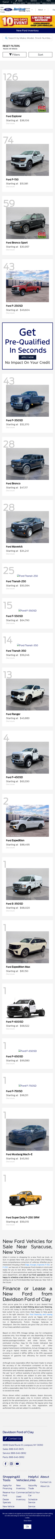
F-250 (5, 1267)
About (44, 1477)
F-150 (47, 1265)
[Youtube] (17, 1464)
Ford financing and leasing (41, 1314)
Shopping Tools (9, 1478)
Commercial (22, 1492)
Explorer (40, 1265)
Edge (27, 1265)
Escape (33, 1265)
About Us (44, 1486)
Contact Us (14, 1438)
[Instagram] (11, 1464)
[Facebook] (5, 1464)
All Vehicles (22, 1478)
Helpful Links (33, 1478)
